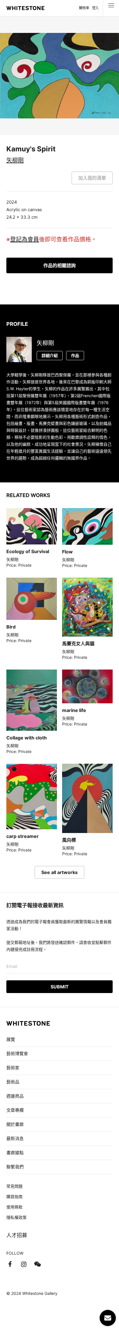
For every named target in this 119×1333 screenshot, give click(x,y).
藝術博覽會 (17, 1053)
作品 (75, 355)
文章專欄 (15, 1110)
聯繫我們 (15, 1167)
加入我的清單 (92, 178)
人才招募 (16, 1235)
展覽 (10, 1039)
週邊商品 (15, 1096)
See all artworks (59, 872)
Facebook (9, 1264)
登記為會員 (24, 239)
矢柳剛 (15, 160)
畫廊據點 (15, 1152)
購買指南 (14, 1196)
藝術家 (12, 1067)
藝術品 (12, 1082)
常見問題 (14, 1186)
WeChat (37, 1264)
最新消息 (15, 1138)
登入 (95, 8)
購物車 (84, 8)
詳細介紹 (50, 355)
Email (11, 966)
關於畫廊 (15, 1124)
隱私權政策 (16, 1217)
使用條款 (14, 1206)
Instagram (23, 1264)
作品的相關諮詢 (59, 265)
